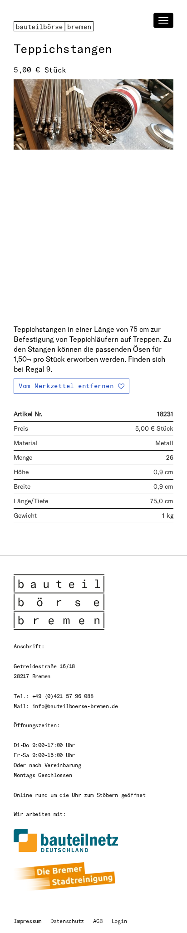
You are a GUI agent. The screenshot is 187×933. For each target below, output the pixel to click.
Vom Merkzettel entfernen (66, 385)
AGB (97, 921)
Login (119, 921)
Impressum (27, 921)
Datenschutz (67, 921)
